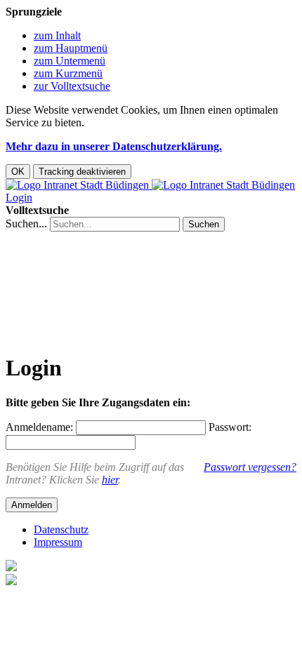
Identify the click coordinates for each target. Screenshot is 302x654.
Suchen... (26, 223)
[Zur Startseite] (150, 185)
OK (18, 171)
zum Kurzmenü (68, 73)
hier (110, 480)
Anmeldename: (39, 427)
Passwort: (230, 427)
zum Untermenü (69, 61)
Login (19, 197)
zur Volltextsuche (72, 86)
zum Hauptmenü (70, 48)
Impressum (58, 542)
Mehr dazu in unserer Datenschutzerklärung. (114, 146)
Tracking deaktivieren (82, 171)
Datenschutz (61, 529)
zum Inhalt (57, 35)
